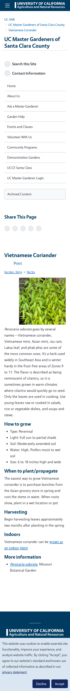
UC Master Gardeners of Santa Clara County (36, 25)
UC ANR (9, 19)
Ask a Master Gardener (22, 106)
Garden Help (16, 116)
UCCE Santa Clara (19, 167)
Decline (41, 684)
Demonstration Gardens (23, 157)
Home (11, 86)
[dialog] (35, 664)
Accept (59, 684)
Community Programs (22, 147)
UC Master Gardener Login (25, 178)
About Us (13, 96)
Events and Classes (20, 126)
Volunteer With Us (19, 137)
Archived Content (19, 194)
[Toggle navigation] (7, 5)
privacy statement (14, 672)
